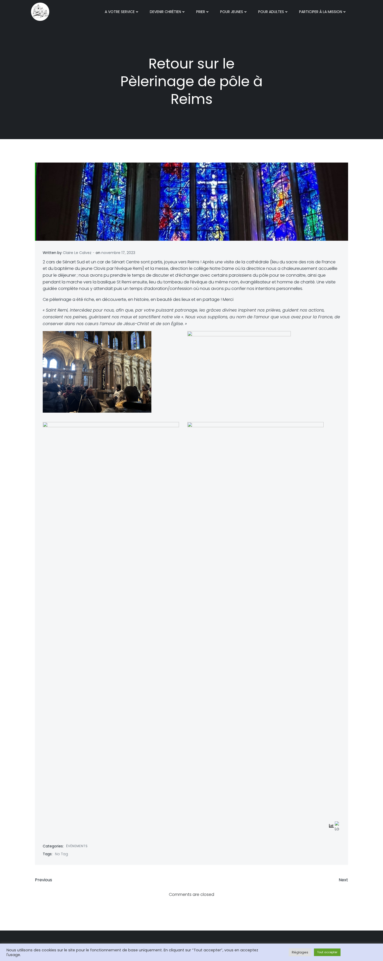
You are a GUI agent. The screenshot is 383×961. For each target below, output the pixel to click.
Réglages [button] (300, 952)
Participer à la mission (320, 11)
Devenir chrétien (165, 11)
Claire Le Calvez (77, 252)
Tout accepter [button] (327, 952)
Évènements (77, 846)
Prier (200, 11)
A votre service (120, 11)
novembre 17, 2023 (118, 252)
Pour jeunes (231, 11)
